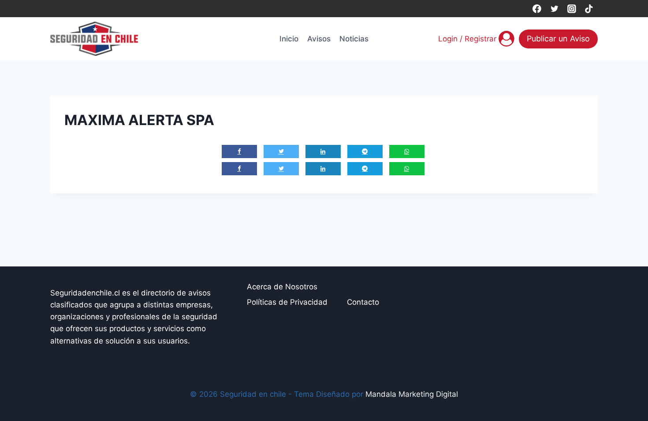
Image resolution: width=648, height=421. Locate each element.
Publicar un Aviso (558, 38)
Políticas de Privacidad (287, 302)
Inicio (288, 38)
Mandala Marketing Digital (411, 394)
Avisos (319, 38)
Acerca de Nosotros (282, 286)
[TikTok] (589, 8)
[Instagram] (571, 8)
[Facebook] (536, 8)
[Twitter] (554, 8)
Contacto (363, 302)
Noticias (354, 38)
